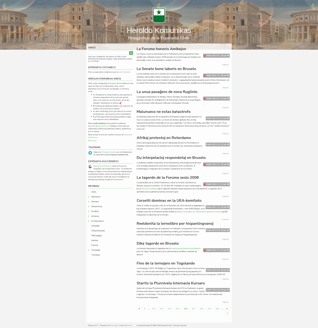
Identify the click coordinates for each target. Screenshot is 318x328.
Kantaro (94, 240)
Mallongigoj (96, 235)
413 (162, 308)
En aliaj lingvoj (97, 221)
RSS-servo (92, 140)
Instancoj (95, 216)
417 (194, 308)
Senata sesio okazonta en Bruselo (186, 248)
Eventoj (94, 245)
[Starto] (159, 15)
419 (209, 308)
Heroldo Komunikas (159, 30)
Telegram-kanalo (109, 152)
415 (178, 308)
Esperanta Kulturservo (102, 166)
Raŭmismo (95, 196)
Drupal (129, 325)
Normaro (95, 201)
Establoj (95, 211)
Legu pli (225, 65)
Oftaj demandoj (98, 230)
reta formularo (124, 72)
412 (154, 308)
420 (217, 308)
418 (201, 308)
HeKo (93, 192)
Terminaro (95, 255)
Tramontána (114, 325)
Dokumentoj (96, 206)
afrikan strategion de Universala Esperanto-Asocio (199, 211)
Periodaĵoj (95, 250)
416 (186, 309)
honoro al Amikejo (149, 188)
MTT (97, 325)
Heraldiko (95, 225)
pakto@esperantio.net (100, 126)
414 (170, 308)
